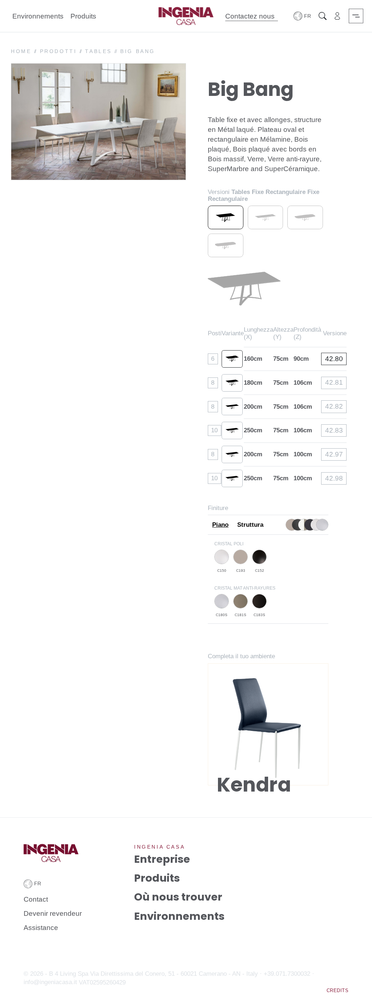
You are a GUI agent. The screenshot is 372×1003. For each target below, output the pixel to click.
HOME (21, 51)
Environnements (38, 16)
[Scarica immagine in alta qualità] (176, 168)
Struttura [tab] (250, 524)
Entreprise (162, 859)
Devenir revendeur (53, 913)
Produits (83, 16)
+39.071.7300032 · (289, 973)
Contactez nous (249, 16)
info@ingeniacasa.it (50, 982)
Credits (337, 990)
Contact (36, 899)
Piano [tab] (220, 524)
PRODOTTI (58, 51)
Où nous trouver (178, 897)
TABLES (98, 51)
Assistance (41, 927)
